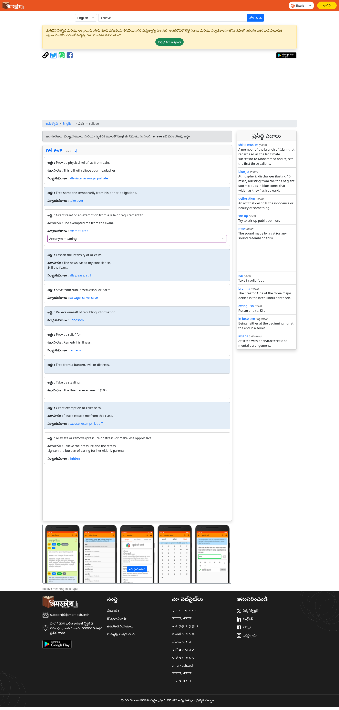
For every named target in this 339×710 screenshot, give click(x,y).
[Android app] (57, 644)
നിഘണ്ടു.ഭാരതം (183, 634)
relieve (54, 150)
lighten (74, 458)
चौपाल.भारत (181, 673)
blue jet (243, 171)
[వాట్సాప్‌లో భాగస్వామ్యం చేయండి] (62, 55)
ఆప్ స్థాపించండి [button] (137, 569)
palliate (102, 178)
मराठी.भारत (181, 618)
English (68, 123)
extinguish (246, 306)
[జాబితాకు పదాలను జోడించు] (75, 150)
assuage (89, 178)
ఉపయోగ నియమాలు (120, 626)
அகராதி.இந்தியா (185, 626)
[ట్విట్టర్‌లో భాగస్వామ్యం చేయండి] (54, 55)
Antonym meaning (63, 238)
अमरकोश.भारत (185, 610)
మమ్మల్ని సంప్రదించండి (121, 634)
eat (240, 276)
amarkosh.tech (183, 665)
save (94, 297)
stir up (243, 216)
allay (72, 275)
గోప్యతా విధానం (117, 618)
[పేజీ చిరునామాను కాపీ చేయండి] (46, 55)
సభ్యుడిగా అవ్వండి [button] (169, 42)
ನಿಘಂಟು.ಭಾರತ (181, 642)
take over (76, 200)
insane (243, 336)
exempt (75, 231)
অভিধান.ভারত (183, 657)
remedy (75, 350)
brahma (244, 288)
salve (86, 297)
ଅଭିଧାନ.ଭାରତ (183, 650)
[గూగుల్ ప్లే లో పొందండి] (286, 55)
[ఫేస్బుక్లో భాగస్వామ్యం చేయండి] (70, 55)
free (85, 231)
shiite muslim (248, 145)
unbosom (76, 320)
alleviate (75, 178)
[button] (57, 553)
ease (80, 275)
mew (242, 228)
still (88, 275)
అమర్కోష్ (52, 123)
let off (98, 423)
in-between (246, 318)
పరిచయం (113, 610)
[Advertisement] (169, 89)
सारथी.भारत (181, 681)
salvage (75, 297)
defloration (246, 198)
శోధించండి (255, 18)
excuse (74, 423)
